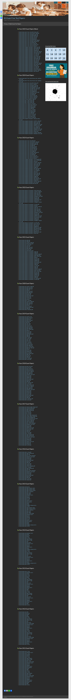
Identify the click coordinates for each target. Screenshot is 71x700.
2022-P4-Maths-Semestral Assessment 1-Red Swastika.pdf (30, 199)
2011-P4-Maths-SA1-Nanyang (24, 665)
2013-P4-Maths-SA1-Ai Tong (24, 578)
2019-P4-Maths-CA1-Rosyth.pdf (25, 319)
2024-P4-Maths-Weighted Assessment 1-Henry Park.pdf (29, 122)
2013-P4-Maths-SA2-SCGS (23, 603)
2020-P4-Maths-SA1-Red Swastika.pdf (26, 295)
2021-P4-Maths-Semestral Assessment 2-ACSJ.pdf (28, 266)
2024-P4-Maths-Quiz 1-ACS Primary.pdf (26, 100)
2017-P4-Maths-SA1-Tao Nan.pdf (25, 432)
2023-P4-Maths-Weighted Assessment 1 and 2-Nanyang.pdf (30, 159)
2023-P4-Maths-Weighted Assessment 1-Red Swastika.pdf (30, 168)
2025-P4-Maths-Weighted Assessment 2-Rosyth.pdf (28, 65)
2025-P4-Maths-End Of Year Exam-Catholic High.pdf (29, 33)
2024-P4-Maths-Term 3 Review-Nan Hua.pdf (27, 116)
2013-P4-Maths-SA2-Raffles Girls (25, 601)
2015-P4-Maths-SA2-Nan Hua (24, 515)
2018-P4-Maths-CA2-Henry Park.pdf (25, 368)
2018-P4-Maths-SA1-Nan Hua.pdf (25, 375)
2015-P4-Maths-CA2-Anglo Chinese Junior (27, 488)
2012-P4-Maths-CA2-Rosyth (24, 616)
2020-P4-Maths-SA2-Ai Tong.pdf (25, 300)
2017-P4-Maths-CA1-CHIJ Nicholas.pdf (26, 410)
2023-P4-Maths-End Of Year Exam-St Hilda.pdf (28, 155)
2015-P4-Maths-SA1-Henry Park (25, 492)
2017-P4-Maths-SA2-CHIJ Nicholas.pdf (26, 435)
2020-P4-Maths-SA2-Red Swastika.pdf (26, 307)
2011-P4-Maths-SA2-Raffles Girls (25, 680)
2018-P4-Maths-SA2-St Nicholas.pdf (26, 398)
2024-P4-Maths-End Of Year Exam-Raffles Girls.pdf (29, 92)
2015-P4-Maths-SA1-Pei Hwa (24, 499)
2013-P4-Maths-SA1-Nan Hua (24, 585)
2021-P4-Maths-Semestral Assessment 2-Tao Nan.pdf (29, 279)
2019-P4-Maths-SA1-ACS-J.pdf (24, 323)
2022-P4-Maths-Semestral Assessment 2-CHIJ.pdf (28, 207)
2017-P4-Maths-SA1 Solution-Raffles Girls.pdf (28, 418)
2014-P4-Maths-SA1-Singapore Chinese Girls (27, 549)
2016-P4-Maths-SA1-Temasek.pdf (25, 464)
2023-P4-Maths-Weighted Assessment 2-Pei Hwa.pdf (29, 175)
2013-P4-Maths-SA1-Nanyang (24, 586)
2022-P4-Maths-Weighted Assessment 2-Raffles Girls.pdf (30, 229)
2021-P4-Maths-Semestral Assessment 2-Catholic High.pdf (30, 269)
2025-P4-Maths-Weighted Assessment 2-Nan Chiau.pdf (29, 59)
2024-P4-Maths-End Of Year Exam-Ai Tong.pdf (28, 84)
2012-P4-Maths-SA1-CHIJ (23, 621)
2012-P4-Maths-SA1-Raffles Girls (25, 628)
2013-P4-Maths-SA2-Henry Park (25, 596)
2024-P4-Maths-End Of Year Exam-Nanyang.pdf (28, 91)
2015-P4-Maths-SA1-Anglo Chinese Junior (27, 489)
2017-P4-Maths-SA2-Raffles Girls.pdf (26, 441)
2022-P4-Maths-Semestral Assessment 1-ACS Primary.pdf (30, 190)
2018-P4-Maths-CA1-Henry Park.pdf (25, 366)
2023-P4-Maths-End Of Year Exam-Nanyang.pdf (28, 147)
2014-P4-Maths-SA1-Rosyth (24, 548)
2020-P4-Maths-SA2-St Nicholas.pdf (26, 309)
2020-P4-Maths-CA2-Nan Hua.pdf (25, 293)
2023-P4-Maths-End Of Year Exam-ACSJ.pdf (27, 140)
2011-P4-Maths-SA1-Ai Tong (24, 657)
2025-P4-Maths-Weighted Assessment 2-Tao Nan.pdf (29, 67)
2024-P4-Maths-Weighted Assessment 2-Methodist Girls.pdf (30, 129)
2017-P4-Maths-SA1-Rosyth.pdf (25, 430)
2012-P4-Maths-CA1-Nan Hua (24, 613)
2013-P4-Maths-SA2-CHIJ (23, 595)
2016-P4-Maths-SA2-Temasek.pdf (25, 479)
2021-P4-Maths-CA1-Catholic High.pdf (26, 242)
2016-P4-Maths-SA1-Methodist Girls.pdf (27, 456)
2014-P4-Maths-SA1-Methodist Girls (26, 543)
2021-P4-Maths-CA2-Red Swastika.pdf (26, 250)
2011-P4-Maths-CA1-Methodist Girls (26, 652)
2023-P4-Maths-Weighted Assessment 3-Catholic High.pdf (30, 181)
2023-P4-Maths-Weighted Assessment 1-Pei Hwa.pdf (29, 166)
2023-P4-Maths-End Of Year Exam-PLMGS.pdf (27, 151)
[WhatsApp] (1, 16)
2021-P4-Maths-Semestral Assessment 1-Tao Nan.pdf (29, 265)
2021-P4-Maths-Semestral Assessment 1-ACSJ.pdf (28, 251)
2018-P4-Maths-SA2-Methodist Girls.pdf (27, 389)
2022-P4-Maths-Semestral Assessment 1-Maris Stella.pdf (30, 195)
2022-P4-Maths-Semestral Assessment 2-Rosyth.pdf (29, 218)
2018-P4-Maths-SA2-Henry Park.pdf (25, 387)
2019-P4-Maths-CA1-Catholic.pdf (25, 316)
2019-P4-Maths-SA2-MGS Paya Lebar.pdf (26, 347)
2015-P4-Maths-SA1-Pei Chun (24, 498)
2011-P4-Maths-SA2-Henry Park (25, 674)
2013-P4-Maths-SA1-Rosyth (24, 588)
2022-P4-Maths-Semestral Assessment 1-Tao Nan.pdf (29, 204)
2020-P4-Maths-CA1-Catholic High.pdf (26, 286)
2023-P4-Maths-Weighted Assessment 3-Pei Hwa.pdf (29, 182)
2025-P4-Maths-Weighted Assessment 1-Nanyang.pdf (29, 50)
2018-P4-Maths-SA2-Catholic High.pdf (26, 386)
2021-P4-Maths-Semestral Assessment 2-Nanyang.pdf (29, 273)
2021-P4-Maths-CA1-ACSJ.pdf (24, 240)
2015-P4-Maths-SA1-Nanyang (24, 497)
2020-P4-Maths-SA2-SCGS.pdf (24, 308)
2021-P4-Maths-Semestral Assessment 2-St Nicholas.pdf (30, 278)
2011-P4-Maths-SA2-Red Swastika (25, 681)
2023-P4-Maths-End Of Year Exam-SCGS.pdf (27, 154)
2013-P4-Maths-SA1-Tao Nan (24, 591)
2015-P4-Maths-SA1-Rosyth (24, 503)
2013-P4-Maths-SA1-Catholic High (25, 580)
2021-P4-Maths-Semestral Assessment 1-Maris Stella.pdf (30, 256)
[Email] (1, 14)
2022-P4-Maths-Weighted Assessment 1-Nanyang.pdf (29, 226)
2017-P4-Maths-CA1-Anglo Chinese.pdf (26, 409)
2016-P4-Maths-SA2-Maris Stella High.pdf (27, 470)
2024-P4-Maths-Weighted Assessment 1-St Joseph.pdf (29, 126)
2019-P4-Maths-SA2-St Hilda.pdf (25, 358)
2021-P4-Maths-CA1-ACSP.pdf (24, 241)
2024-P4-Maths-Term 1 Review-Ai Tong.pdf (27, 103)
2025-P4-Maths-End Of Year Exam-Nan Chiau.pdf (28, 36)
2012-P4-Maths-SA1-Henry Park (25, 622)
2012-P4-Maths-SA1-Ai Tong (24, 617)
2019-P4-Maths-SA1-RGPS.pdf (24, 335)
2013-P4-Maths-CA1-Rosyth (24, 573)
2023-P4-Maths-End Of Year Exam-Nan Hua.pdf (28, 146)
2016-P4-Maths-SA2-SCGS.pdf (24, 477)
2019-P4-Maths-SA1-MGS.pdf (24, 330)
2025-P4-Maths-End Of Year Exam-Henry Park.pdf (28, 34)
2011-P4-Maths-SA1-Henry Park (25, 660)
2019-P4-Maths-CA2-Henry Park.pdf (25, 320)
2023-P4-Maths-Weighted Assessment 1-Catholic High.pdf (30, 162)
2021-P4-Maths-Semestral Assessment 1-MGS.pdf (28, 257)
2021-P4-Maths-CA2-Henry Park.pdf (25, 247)
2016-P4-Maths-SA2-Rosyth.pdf (25, 476)
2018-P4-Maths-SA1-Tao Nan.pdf (25, 383)
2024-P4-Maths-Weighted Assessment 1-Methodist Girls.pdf (30, 124)
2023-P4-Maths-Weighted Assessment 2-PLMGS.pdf (28, 176)
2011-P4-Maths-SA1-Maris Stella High (26, 661)
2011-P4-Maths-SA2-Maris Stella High (26, 675)
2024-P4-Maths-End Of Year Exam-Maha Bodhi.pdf (28, 86)
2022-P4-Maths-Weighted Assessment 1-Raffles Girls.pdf (30, 227)
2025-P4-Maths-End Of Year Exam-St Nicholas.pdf (28, 44)
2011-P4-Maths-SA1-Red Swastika (25, 667)
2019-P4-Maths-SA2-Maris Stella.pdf (26, 346)
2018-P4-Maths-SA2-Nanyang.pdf (25, 391)
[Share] (1, 18)
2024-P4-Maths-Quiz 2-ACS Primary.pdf (26, 101)
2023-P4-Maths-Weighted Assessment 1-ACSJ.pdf (28, 161)
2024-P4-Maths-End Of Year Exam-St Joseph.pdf (28, 96)
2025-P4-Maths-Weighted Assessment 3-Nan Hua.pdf (29, 71)
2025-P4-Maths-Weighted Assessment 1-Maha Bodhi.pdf (29, 48)
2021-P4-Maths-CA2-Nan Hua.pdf (25, 249)
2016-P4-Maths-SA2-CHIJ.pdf (24, 469)
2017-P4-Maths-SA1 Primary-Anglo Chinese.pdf (28, 416)
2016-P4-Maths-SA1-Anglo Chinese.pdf (26, 453)
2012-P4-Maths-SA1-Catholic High (25, 620)
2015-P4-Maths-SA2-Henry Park (25, 511)
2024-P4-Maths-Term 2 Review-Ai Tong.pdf (27, 109)
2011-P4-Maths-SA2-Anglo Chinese (25, 673)
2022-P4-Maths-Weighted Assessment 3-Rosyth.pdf (28, 233)
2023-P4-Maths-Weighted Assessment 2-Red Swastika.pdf (30, 178)
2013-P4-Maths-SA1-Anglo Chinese (25, 579)
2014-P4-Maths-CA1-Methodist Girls (26, 533)
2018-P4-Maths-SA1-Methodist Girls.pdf (27, 374)
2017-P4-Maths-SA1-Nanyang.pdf (25, 426)
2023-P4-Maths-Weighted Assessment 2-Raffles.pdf (29, 177)
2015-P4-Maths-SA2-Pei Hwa (24, 519)
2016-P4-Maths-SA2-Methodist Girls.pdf (27, 471)
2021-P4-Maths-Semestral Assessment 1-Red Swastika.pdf (30, 262)
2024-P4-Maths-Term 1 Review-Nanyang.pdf (27, 107)
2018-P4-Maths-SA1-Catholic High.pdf (26, 371)
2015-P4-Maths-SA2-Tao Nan (24, 526)
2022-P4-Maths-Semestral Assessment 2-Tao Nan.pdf (29, 222)
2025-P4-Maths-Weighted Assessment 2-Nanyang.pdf (29, 62)
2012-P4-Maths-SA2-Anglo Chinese (25, 632)
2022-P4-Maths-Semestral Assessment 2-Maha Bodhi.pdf (29, 210)
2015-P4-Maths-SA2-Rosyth (24, 522)
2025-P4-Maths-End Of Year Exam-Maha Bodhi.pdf (28, 35)
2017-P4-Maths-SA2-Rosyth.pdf (25, 442)
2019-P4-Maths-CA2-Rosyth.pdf (25, 321)
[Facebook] (1, 12)
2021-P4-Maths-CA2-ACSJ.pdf (24, 246)
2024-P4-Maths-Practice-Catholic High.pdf (27, 99)
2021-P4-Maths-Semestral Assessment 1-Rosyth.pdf (29, 263)
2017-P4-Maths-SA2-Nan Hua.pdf (25, 438)
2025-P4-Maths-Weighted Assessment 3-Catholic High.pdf (30, 70)
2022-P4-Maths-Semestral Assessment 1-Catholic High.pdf (30, 191)
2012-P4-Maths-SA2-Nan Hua (24, 639)
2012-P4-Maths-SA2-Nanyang (24, 640)
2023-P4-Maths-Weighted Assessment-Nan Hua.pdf (28, 183)
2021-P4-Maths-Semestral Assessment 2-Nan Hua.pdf (29, 272)
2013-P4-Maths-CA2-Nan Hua (24, 576)
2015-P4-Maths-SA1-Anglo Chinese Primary (27, 490)
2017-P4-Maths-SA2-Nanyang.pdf (25, 439)
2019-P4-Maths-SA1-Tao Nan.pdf (25, 338)
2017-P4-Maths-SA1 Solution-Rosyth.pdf (27, 419)
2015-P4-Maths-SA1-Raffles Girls (25, 500)
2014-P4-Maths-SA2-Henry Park (25, 556)
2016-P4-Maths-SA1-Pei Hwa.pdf (25, 459)
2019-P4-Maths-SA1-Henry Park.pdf (25, 327)
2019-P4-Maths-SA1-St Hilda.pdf (25, 337)
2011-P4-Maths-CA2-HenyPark (24, 654)
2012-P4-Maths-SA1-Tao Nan (24, 630)
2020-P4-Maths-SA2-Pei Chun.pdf (25, 306)
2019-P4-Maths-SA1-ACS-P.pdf (24, 324)
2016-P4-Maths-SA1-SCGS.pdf (24, 462)
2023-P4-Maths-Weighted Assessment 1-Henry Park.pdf (29, 163)
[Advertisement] (48, 19)
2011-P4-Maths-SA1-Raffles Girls (25, 666)
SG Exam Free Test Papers (14, 18)
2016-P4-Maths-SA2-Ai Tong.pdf (25, 467)
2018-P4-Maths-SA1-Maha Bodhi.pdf (25, 373)
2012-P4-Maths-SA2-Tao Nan (24, 644)
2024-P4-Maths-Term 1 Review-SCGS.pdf (26, 108)
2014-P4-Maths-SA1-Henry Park (25, 542)
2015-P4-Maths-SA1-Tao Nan (24, 506)
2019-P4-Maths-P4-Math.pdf (24, 322)
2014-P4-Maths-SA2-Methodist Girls (26, 557)
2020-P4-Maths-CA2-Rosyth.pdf (25, 294)
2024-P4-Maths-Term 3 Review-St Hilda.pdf (27, 117)
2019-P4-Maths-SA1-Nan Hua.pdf (25, 331)
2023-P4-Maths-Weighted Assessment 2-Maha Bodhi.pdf (29, 174)
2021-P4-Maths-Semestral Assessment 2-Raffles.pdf (29, 274)
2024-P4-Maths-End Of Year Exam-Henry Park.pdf (28, 85)
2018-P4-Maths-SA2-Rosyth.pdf (25, 396)
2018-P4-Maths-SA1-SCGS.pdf (24, 381)
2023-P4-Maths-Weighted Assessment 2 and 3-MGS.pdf (29, 170)
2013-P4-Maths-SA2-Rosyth (24, 602)
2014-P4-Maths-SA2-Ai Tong (24, 551)
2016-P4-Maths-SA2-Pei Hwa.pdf (25, 474)
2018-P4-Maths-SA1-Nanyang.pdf (25, 376)
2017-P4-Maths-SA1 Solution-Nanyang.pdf (27, 417)
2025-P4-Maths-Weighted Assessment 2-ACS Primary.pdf (29, 56)
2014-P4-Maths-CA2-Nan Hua (24, 535)
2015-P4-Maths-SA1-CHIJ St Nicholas (26, 491)
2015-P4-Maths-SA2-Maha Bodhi (25, 512)
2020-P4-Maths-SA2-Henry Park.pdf (25, 302)
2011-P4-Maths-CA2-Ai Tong (24, 653)
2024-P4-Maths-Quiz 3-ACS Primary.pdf (26, 102)
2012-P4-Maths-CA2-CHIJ (23, 615)
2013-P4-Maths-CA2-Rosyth (24, 577)
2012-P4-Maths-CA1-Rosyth (24, 614)
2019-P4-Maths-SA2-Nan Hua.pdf (25, 350)
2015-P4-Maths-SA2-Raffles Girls (25, 520)
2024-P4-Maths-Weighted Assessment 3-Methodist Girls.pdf (30, 133)
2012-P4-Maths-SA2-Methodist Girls (26, 638)
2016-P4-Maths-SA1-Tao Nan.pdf (25, 463)
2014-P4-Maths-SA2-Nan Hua (24, 558)
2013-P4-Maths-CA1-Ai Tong (24, 571)
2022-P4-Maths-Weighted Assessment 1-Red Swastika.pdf (30, 228)
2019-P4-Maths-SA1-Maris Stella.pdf (26, 329)
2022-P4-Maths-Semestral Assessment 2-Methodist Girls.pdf (30, 212)
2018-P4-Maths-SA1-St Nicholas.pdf (26, 382)
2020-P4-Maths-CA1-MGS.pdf (24, 290)
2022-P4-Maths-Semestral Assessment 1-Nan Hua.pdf (29, 197)
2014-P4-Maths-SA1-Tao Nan (24, 550)
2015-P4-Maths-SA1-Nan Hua (24, 496)
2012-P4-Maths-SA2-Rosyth (24, 643)
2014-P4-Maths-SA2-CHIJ (23, 555)
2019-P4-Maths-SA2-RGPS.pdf (24, 354)
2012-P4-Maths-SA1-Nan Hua (24, 625)
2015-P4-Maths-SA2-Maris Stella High (26, 513)
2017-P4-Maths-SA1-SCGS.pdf (24, 431)
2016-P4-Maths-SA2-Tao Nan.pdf (25, 478)
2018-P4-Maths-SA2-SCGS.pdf (24, 397)
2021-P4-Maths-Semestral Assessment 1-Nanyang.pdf (29, 259)
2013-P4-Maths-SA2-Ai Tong (24, 592)
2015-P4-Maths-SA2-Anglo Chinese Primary (27, 508)
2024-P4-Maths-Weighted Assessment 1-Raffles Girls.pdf (30, 125)
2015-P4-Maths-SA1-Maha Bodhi (25, 493)
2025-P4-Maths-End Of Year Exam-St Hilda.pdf (28, 43)
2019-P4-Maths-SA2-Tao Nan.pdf (25, 359)
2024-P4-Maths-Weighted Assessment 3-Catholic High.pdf (30, 132)
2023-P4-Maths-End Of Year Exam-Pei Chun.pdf (28, 148)
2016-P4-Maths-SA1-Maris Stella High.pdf (27, 455)
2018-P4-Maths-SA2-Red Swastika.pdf (26, 395)
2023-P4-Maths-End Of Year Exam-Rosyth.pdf (27, 153)
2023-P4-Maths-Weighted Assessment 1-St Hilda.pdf (29, 169)
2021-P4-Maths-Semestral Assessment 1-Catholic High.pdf (30, 254)
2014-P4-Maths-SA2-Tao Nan (24, 564)
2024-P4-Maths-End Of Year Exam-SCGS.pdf (27, 94)
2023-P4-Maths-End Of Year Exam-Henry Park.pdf (28, 143)
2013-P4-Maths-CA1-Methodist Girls (26, 572)
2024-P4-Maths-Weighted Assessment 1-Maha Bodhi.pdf (29, 123)
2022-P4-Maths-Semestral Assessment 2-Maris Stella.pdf (30, 211)
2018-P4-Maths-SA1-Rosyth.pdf (25, 380)
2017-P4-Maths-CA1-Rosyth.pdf (25, 411)
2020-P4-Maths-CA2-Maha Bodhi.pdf (25, 292)
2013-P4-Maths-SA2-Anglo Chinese (25, 593)
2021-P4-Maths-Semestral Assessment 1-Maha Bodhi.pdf (29, 255)
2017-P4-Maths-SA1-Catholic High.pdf (26, 420)
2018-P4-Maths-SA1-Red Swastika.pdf (26, 379)
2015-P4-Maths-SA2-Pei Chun (24, 518)
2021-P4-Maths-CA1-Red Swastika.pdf (26, 243)
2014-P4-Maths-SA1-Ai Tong (24, 537)
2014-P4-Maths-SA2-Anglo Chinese (25, 552)
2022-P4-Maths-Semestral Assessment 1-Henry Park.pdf (29, 192)
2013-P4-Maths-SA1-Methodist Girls (26, 584)
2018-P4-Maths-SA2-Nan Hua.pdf (25, 390)
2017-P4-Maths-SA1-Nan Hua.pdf (25, 425)
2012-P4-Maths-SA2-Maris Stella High (26, 637)
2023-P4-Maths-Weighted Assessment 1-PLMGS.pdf (28, 167)
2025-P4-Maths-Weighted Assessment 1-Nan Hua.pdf (29, 49)
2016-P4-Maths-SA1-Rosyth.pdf (25, 461)
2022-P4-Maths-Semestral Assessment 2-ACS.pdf (28, 205)
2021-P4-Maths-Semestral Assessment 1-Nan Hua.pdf (29, 258)
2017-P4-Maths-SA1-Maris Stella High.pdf (27, 423)
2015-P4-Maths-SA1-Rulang (24, 504)
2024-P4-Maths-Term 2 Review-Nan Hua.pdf (27, 110)
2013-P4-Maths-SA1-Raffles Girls (25, 587)
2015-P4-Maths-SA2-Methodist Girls (26, 514)
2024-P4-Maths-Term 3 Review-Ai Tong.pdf (27, 115)
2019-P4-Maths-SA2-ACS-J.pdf (24, 339)
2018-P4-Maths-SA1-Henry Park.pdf (25, 372)
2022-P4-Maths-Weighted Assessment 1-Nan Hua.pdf (29, 225)
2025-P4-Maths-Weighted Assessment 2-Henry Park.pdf (29, 57)
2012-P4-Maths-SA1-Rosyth (24, 629)
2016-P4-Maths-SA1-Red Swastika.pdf (26, 460)
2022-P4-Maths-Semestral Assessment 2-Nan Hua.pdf (29, 213)
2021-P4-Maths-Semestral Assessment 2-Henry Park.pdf (29, 270)
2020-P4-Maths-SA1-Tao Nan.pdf (25, 298)
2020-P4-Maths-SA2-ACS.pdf (24, 299)
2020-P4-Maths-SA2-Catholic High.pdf (26, 301)
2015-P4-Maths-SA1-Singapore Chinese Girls (27, 505)
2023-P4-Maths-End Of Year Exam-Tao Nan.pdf (28, 158)
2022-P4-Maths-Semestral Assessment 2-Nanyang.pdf (29, 214)
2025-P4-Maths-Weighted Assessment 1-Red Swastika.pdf (30, 52)
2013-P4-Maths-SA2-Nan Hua (24, 599)
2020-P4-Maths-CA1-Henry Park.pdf (25, 287)
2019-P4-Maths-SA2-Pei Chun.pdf (25, 352)
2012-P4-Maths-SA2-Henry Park (25, 636)
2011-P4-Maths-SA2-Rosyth (24, 682)
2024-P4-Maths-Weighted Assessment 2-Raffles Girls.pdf (30, 130)
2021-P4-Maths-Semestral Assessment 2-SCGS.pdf (28, 277)
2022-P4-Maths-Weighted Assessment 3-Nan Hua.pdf (29, 230)
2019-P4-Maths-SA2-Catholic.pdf (25, 343)
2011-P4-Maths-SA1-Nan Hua (24, 664)
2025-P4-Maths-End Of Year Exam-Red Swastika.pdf (29, 41)
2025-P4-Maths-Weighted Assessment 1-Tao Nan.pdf (29, 55)
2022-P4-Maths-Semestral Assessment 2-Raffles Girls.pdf (30, 215)
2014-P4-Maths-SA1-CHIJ (23, 541)
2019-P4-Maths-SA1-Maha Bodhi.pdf (25, 328)
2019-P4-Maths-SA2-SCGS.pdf (24, 357)
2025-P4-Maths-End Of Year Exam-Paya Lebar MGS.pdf (29, 40)
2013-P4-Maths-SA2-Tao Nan (24, 604)
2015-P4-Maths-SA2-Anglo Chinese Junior (27, 507)
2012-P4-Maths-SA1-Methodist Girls (26, 624)
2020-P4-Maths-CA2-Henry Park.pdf (25, 291)
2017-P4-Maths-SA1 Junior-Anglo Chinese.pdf (28, 415)
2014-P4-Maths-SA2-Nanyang (24, 559)
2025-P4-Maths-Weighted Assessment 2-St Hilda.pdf (29, 66)
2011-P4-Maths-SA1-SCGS (23, 669)
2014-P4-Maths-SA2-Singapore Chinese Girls (27, 563)
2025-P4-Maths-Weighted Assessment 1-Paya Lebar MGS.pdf (30, 51)
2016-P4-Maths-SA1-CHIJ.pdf (24, 454)
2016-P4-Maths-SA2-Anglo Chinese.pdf (26, 468)
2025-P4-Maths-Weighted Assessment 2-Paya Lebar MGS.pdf (30, 63)
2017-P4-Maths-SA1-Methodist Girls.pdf (27, 424)
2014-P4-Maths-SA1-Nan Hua (24, 544)
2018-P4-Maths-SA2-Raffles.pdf (25, 394)
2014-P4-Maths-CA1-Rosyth (24, 534)
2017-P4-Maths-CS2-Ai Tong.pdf (25, 412)
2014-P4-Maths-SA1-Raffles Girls (25, 547)
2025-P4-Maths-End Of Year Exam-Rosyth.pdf (27, 42)
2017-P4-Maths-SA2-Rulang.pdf (25, 443)
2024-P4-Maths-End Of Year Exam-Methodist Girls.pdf (29, 87)
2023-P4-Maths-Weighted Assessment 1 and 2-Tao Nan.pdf (30, 160)
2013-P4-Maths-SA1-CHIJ (23, 581)
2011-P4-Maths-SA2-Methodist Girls (26, 676)
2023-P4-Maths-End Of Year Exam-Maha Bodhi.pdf (28, 144)
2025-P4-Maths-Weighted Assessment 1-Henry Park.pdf (29, 47)
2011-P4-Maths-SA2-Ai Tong (24, 672)
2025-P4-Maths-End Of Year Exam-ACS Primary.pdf (28, 32)
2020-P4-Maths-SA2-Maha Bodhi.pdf (25, 303)
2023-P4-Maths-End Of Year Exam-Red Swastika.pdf (29, 152)
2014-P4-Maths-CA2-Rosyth (24, 536)
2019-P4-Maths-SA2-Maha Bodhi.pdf (25, 345)
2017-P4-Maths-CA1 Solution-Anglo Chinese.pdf (28, 407)
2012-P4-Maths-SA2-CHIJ (23, 635)
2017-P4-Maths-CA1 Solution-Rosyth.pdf (27, 408)
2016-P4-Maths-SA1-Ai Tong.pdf (25, 452)
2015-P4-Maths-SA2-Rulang (24, 523)
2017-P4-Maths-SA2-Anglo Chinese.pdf (26, 434)
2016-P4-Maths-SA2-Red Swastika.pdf (26, 475)
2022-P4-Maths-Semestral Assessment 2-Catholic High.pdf (30, 206)
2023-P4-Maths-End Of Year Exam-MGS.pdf (27, 145)
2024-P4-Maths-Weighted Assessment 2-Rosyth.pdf (28, 131)
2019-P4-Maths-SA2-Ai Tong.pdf (25, 342)
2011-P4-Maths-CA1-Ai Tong (24, 651)
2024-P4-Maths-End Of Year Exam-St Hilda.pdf (28, 95)
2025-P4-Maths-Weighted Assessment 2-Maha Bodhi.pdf (29, 58)
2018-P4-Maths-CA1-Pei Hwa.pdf (25, 367)
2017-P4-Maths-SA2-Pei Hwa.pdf (25, 440)
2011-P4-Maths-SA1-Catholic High (25, 659)
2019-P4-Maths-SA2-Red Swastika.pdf (26, 353)
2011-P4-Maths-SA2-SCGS (23, 683)
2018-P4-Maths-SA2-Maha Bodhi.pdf (25, 388)
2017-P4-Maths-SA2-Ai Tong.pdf (25, 433)
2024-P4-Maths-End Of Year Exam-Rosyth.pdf (27, 93)
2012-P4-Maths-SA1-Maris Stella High (26, 623)
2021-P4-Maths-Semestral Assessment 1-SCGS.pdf (28, 264)
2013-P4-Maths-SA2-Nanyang (24, 600)
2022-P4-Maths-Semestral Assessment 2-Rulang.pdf (29, 219)
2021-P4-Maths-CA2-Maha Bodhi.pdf (25, 248)
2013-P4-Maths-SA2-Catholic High (25, 594)
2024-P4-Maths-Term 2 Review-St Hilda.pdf (27, 114)
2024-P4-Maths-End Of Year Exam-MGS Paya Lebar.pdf (29, 88)
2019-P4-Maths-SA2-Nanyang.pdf (25, 351)
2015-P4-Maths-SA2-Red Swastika (25, 521)
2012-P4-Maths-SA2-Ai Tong (24, 631)
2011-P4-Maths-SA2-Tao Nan (24, 684)
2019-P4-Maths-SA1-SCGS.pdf (24, 336)
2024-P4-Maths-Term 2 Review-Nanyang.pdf (27, 111)
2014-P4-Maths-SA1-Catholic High (25, 540)
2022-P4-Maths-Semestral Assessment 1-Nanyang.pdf (29, 198)
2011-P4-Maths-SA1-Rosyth (24, 668)
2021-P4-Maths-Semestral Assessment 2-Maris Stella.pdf (30, 271)
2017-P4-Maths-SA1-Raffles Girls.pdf (26, 427)
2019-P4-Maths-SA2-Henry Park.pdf (25, 344)
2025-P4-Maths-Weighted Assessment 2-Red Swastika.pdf (30, 64)
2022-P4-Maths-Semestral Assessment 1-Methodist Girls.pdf (30, 196)
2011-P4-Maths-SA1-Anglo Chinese (25, 658)
